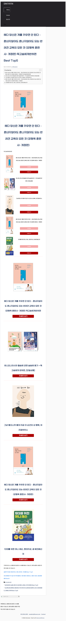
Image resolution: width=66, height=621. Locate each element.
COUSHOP (8, 582)
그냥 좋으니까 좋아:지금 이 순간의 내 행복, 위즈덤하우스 (19, 77)
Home (8, 15)
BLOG (8, 19)
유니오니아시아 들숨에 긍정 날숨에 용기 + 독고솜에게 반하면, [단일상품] (22, 75)
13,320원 (29, 228)
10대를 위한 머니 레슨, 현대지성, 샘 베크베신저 (16, 82)
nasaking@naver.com (34, 614)
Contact (43, 614)
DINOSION (8, 4)
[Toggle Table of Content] (39, 70)
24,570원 (29, 187)
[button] (5, 24)
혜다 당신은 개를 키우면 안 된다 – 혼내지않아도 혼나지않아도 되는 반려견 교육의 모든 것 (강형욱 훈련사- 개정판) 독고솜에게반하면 (23, 73)
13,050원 (29, 205)
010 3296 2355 (24, 614)
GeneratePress (40, 618)
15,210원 (29, 246)
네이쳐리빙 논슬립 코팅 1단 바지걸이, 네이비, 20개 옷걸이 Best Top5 (21, 585)
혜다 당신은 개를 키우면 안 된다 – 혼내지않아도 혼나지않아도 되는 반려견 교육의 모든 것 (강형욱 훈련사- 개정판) (23, 80)
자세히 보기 (29, 192)
